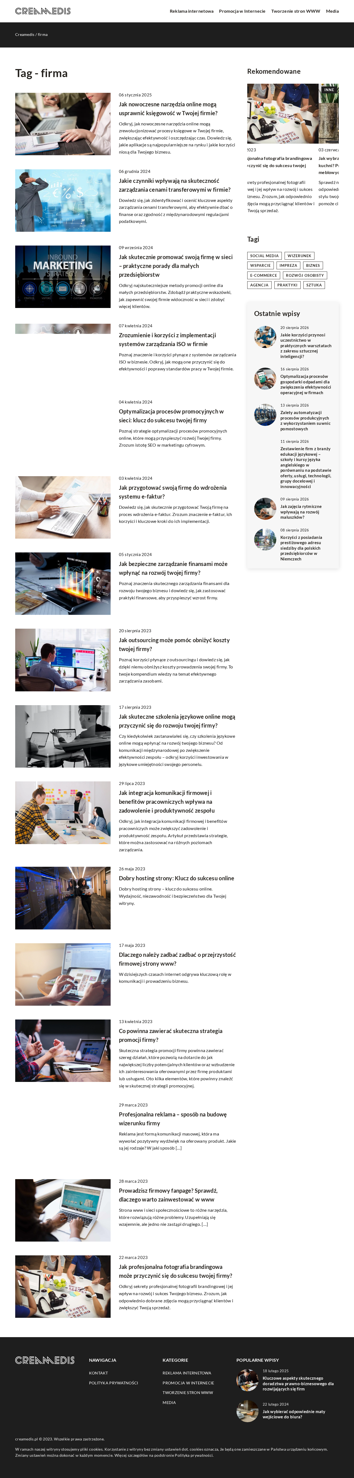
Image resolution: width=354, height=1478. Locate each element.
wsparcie (260, 265)
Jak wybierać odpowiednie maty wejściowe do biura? (294, 1414)
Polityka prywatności (113, 1382)
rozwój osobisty (305, 275)
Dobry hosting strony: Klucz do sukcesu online (177, 878)
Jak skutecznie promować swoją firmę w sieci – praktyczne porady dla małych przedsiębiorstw (176, 266)
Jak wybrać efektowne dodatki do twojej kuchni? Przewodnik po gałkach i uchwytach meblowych (292, 165)
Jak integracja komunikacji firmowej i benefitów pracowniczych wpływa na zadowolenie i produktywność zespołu (167, 801)
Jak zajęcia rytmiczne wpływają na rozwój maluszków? (301, 512)
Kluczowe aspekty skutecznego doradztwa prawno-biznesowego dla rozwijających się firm (298, 1383)
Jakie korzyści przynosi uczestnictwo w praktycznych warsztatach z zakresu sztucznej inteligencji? (306, 345)
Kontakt (98, 1373)
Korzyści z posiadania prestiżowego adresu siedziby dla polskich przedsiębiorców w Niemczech (301, 548)
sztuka (314, 285)
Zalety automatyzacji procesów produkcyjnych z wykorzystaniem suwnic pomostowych (305, 420)
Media (332, 11)
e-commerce (263, 275)
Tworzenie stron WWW (296, 11)
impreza (288, 265)
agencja (259, 285)
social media (264, 256)
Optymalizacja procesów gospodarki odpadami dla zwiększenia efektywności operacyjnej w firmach (305, 384)
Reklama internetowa (192, 11)
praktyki (287, 285)
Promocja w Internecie (242, 11)
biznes (313, 265)
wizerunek (299, 256)
